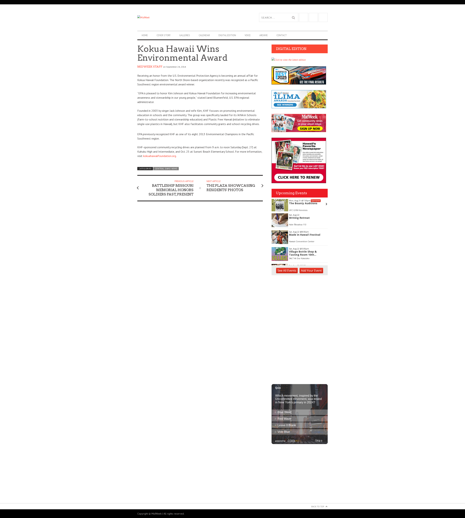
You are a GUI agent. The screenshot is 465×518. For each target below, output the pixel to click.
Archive (263, 35)
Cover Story (164, 35)
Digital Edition (227, 35)
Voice (248, 35)
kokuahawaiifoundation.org (159, 156)
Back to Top (317, 506)
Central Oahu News (166, 168)
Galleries (184, 35)
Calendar (204, 35)
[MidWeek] (184, 17)
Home (145, 35)
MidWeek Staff (149, 66)
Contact (281, 35)
